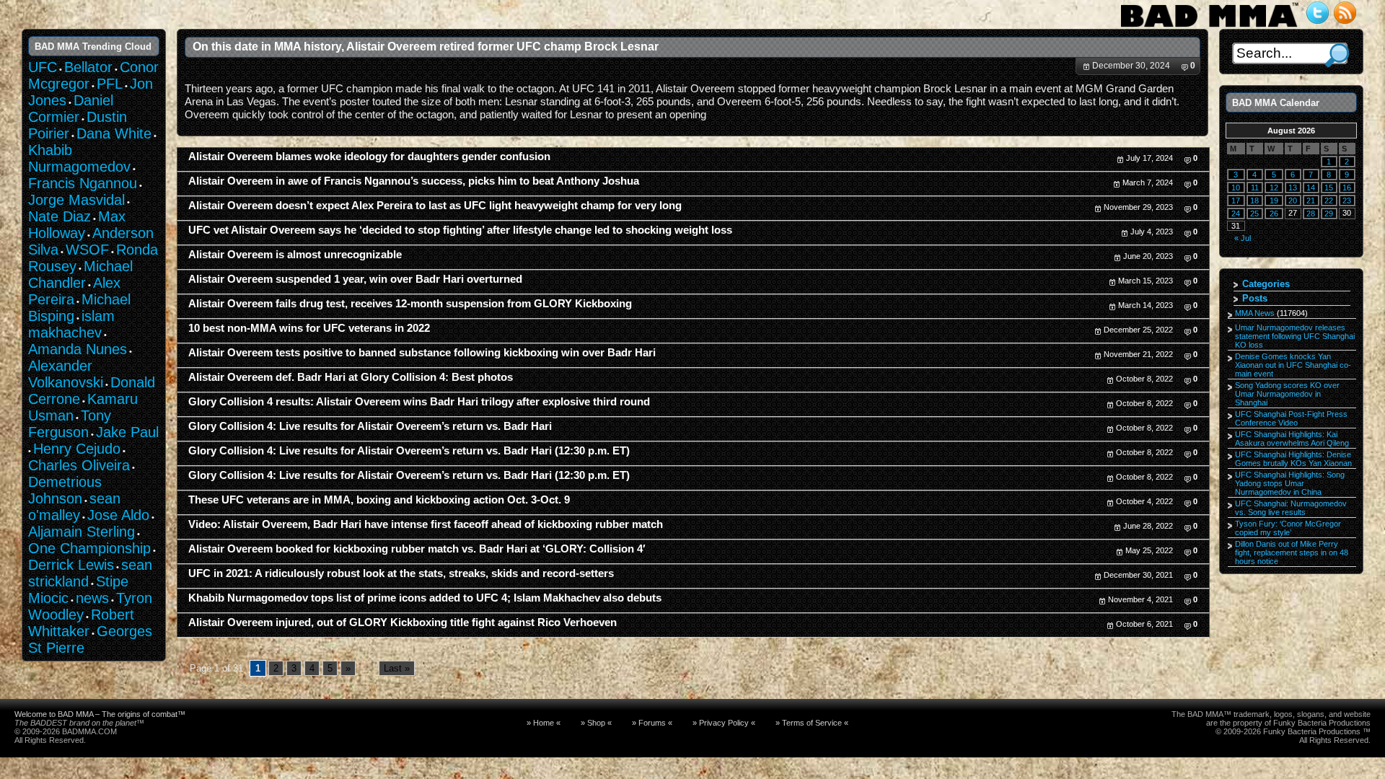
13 (1292, 187)
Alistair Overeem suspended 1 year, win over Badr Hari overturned (355, 279)
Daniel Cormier (70, 108)
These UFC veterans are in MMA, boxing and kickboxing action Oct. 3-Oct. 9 (379, 500)
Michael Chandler (80, 274)
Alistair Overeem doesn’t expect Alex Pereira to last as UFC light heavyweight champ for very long (435, 205)
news (92, 598)
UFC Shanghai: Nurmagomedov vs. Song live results (1291, 507)
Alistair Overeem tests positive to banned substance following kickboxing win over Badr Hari (422, 352)
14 (1310, 187)
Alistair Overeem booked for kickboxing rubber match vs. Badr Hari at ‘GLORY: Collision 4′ (417, 549)
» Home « (543, 722)
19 (1274, 200)
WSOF (87, 250)
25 (1254, 213)
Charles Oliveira (79, 465)
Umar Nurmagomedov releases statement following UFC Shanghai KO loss (1295, 336)
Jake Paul (127, 432)
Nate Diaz (59, 216)
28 (1310, 213)
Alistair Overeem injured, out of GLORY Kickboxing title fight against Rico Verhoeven (402, 622)
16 (1346, 187)
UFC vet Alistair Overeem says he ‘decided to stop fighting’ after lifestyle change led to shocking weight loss (460, 230)
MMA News (1255, 313)
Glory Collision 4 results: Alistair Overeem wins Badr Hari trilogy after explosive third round (419, 402)
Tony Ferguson (69, 424)
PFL (110, 84)
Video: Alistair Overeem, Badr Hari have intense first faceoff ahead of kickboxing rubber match (425, 524)
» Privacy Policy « (723, 722)
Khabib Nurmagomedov (79, 158)
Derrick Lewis (71, 565)
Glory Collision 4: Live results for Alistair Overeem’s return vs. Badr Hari (370, 426)
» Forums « (652, 722)
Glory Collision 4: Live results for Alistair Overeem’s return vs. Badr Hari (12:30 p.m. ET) (409, 451)
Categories (1266, 283)
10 (1235, 187)
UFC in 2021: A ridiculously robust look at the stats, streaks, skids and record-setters (401, 573)
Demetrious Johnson (65, 490)
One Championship (89, 548)
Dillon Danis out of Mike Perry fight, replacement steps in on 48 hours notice (1291, 552)
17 (1235, 200)
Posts (1254, 298)
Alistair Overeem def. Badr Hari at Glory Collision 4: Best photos (350, 377)
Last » (397, 668)
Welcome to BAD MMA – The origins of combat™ (99, 714)
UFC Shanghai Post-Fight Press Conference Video (1291, 418)
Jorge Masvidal (76, 200)
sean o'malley (74, 506)
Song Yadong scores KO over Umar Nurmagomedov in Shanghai (1287, 394)
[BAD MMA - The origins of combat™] (1209, 27)
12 (1274, 187)
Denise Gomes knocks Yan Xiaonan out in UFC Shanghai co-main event (1293, 365)
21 (1310, 200)
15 (1328, 187)
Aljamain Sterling (81, 532)
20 (1292, 200)
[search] (1337, 55)
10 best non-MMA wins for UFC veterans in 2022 (309, 328)
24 (1235, 213)
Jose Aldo (118, 515)
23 (1346, 200)
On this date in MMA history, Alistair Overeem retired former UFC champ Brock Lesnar (426, 46)
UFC (42, 67)
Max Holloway (77, 224)
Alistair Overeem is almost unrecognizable (295, 254)
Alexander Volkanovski (65, 374)
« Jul (1242, 238)
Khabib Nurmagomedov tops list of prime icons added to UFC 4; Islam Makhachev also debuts (424, 598)
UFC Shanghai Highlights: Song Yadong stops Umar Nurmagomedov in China (1290, 483)
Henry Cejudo (76, 449)
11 (1255, 187)
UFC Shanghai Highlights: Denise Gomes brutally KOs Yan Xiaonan (1293, 458)
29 (1328, 213)
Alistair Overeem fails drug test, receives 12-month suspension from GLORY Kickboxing (410, 303)
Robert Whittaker (81, 623)
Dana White (113, 133)
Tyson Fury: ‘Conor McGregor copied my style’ (1288, 528)
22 (1328, 200)
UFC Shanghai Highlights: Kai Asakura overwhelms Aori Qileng (1292, 438)
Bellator (88, 67)
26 (1274, 213)
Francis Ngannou (82, 183)
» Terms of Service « (811, 722)
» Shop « (596, 722)
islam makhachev (71, 324)
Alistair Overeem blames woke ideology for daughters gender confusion (369, 156)
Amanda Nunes (77, 349)
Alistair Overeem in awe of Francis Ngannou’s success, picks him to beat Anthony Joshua (413, 181)
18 (1254, 200)
